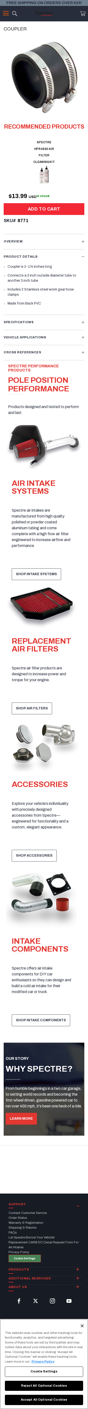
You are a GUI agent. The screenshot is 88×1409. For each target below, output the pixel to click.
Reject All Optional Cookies (44, 1385)
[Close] (82, 1325)
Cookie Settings (24, 1258)
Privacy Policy (43, 1361)
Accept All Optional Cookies (44, 1399)
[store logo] (44, 13)
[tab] (44, 242)
